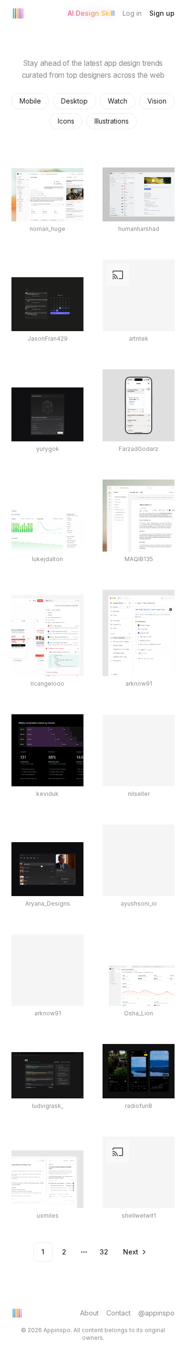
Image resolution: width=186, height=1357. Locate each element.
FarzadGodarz (138, 448)
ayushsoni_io (139, 903)
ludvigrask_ (47, 1105)
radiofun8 (138, 1105)
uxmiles (48, 1215)
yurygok (47, 448)
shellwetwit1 (139, 1215)
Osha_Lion (138, 1013)
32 (104, 1252)
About (89, 1313)
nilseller (139, 793)
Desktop (74, 101)
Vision (156, 101)
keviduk (47, 793)
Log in (132, 13)
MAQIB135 (138, 559)
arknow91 (138, 683)
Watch (117, 101)
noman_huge (47, 228)
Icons (66, 121)
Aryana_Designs (47, 903)
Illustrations (111, 121)
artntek (138, 338)
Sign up (162, 13)
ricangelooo (47, 683)
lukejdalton (47, 559)
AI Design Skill (91, 13)
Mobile (30, 101)
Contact (118, 1313)
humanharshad (138, 228)
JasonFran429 (48, 338)
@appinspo (156, 1313)
